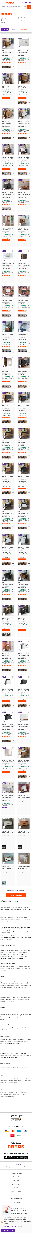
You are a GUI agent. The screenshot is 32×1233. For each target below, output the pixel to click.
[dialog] (16, 1224)
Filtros (5, 29)
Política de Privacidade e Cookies (13, 1226)
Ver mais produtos (16, 895)
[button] (13, 29)
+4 (13, 173)
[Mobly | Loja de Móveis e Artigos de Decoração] (9, 3)
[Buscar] (29, 7)
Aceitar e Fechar (8, 1230)
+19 (13, 66)
